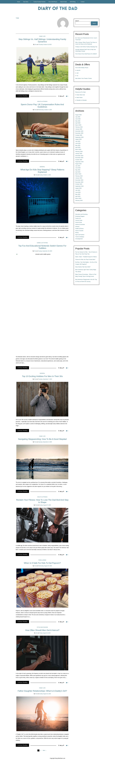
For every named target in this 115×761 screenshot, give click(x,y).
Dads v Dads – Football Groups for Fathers (86, 256)
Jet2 (77, 73)
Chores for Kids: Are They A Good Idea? (85, 259)
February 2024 (79, 176)
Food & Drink (42, 560)
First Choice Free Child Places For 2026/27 (86, 54)
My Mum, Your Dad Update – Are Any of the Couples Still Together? (86, 263)
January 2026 (78, 129)
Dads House (79, 97)
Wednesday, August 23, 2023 (45, 565)
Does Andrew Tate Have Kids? (82, 267)
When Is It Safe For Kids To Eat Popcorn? (42, 563)
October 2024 (78, 159)
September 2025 (79, 137)
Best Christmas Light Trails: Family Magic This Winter (85, 270)
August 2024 (78, 163)
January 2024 (78, 178)
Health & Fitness (42, 101)
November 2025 (79, 133)
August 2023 (78, 188)
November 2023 (79, 182)
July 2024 (77, 165)
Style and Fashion (42, 627)
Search (77, 20)
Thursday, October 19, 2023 (45, 44)
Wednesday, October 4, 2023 (45, 109)
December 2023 (79, 180)
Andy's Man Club (80, 94)
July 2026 (77, 117)
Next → (45, 750)
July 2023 (77, 190)
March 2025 (78, 149)
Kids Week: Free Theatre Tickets (83, 78)
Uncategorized (79, 238)
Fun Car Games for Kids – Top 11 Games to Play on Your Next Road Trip (86, 253)
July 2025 (77, 141)
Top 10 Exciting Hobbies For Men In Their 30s (42, 376)
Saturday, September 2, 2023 (45, 441)
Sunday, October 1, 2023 (45, 174)
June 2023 (77, 192)
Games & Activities (42, 242)
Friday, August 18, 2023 (45, 633)
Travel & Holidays (79, 236)
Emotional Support (79, 216)
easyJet (78, 70)
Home (18, 1)
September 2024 (79, 161)
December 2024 (79, 155)
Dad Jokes (25, 1)
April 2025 (77, 147)
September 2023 (79, 186)
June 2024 (77, 167)
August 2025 (78, 139)
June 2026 (77, 119)
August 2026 (78, 114)
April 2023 (77, 196)
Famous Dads (78, 220)
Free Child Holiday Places (81, 67)
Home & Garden (79, 230)
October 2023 (78, 184)
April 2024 (77, 172)
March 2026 (78, 125)
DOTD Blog (72, 1)
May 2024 (77, 170)
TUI (77, 75)
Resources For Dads (80, 92)
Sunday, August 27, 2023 (45, 505)
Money (77, 232)
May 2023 (77, 194)
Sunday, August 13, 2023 (45, 693)
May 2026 (77, 121)
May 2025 (77, 145)
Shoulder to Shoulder (81, 100)
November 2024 (79, 157)
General (42, 166)
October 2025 (78, 135)
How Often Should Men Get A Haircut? (42, 630)
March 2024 (78, 174)
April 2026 (77, 123)
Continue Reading (22, 96)
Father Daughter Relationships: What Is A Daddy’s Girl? (42, 691)
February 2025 (79, 151)
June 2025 (77, 143)
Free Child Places (53, 1)
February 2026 (79, 127)
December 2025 (79, 131)
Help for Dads (63, 1)
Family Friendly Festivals (39, 1)
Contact (82, 1)
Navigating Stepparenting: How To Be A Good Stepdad (42, 439)
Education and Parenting (81, 214)
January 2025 (78, 153)
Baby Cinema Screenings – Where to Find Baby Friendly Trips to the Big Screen (85, 275)
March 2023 (78, 198)
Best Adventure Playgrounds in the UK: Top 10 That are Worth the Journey (86, 280)
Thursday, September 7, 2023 (45, 379)
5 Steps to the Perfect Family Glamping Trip (86, 46)
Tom (17, 18)
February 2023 (79, 200)
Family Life (42, 36)
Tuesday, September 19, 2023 (45, 251)
